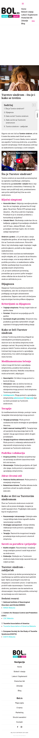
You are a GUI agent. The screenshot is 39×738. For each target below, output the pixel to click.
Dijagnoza (10, 112)
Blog (19, 690)
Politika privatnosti (19, 735)
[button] (37, 115)
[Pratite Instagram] (21, 726)
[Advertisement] (19, 45)
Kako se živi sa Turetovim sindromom (16, 121)
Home (19, 667)
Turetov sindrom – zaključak (17, 126)
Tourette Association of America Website (19, 626)
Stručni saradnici (19, 717)
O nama (19, 708)
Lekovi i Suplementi (19, 676)
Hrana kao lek (19, 681)
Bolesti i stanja (19, 671)
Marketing (19, 712)
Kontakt (19, 722)
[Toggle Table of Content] (33, 105)
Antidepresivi (8, 395)
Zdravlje (19, 686)
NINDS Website (9, 608)
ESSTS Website (9, 637)
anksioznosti (19, 398)
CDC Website (8, 618)
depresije (30, 398)
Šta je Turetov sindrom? (14, 108)
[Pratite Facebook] (17, 726)
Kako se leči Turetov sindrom (17, 116)
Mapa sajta (19, 703)
